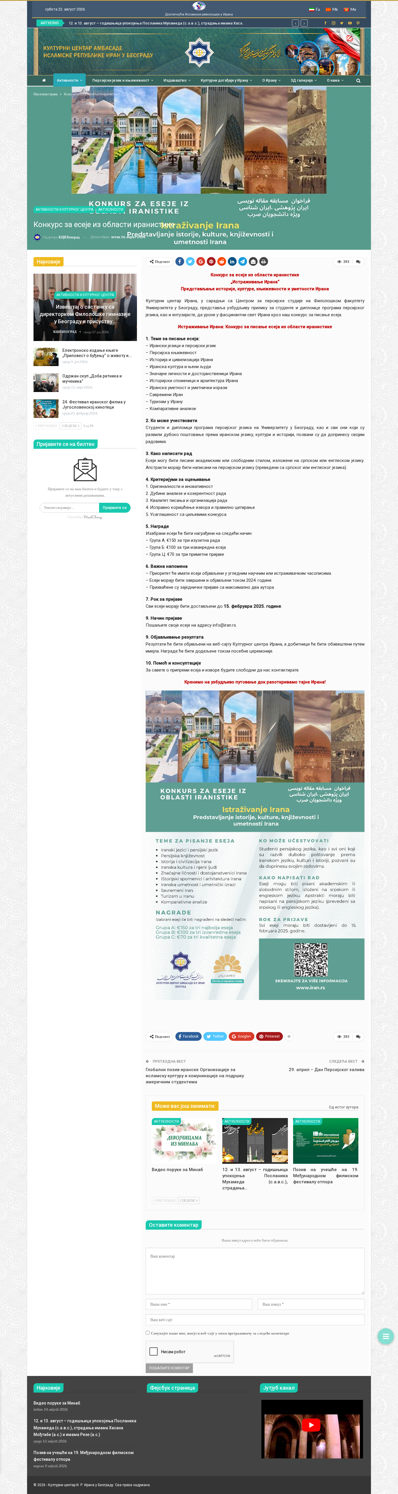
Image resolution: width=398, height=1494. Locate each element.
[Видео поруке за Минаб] (184, 1141)
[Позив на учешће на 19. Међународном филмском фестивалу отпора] (325, 1141)
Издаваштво (174, 80)
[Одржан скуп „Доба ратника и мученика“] (46, 382)
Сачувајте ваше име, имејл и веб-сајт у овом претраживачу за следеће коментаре (220, 1333)
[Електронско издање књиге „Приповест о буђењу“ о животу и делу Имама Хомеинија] (46, 357)
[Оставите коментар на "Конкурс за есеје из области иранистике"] (358, 261)
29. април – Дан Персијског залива (326, 1069)
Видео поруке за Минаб (57, 1403)
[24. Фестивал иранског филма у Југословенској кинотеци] (46, 408)
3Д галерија (302, 80)
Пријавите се (115, 507)
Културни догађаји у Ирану (224, 80)
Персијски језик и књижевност (120, 80)
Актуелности (110, 210)
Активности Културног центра (64, 210)
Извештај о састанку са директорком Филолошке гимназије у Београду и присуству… (85, 314)
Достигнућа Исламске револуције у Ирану (199, 14)
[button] (386, 1336)
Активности (67, 80)
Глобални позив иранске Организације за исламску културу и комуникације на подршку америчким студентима (195, 1076)
